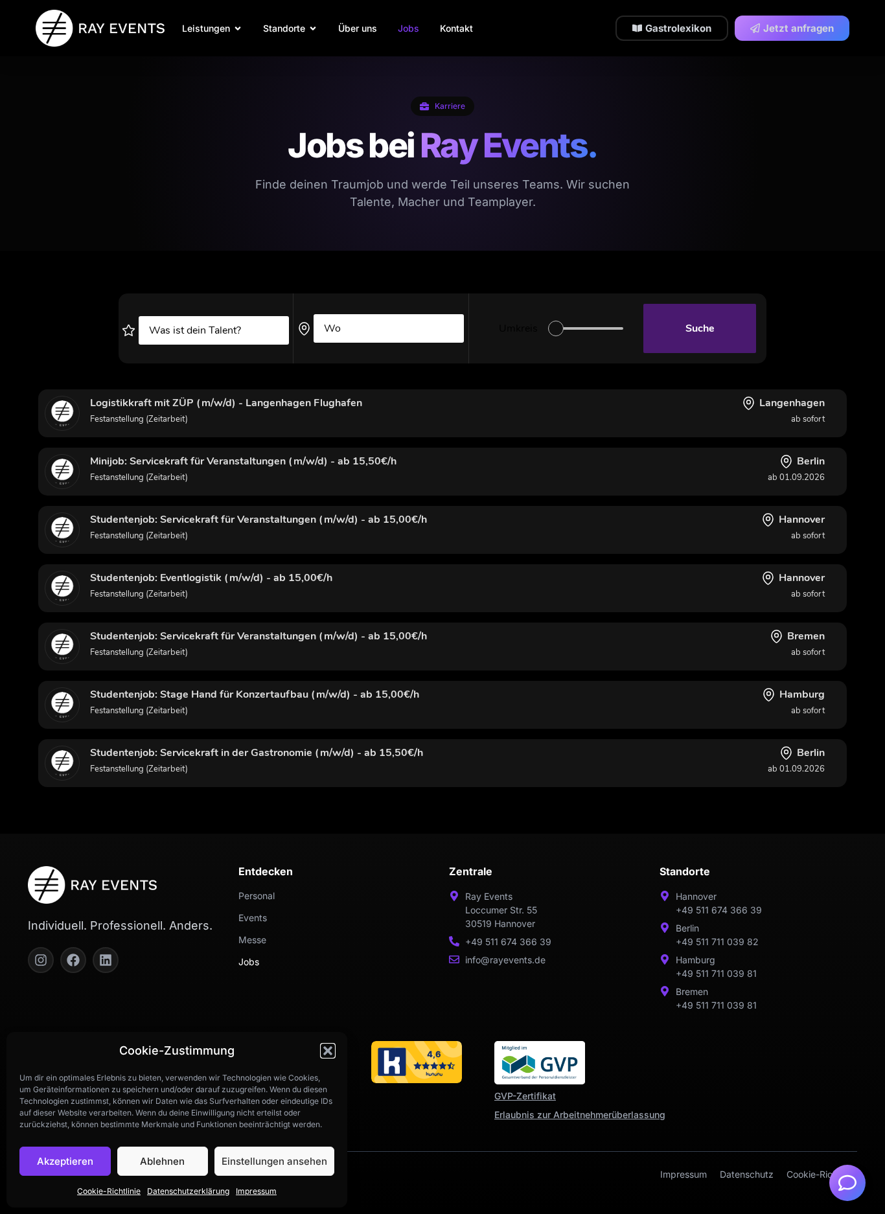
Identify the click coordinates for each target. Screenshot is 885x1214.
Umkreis (518, 328)
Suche (700, 328)
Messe (252, 939)
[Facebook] (73, 960)
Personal (256, 895)
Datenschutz (747, 1174)
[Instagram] (41, 960)
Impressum (256, 1191)
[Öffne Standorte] (312, 28)
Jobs (248, 961)
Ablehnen (162, 1161)
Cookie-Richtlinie (109, 1191)
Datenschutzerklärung (188, 1191)
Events (252, 917)
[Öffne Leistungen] (237, 28)
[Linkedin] (106, 960)
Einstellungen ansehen (274, 1161)
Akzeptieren (65, 1161)
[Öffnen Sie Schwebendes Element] (847, 1183)
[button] (327, 1050)
